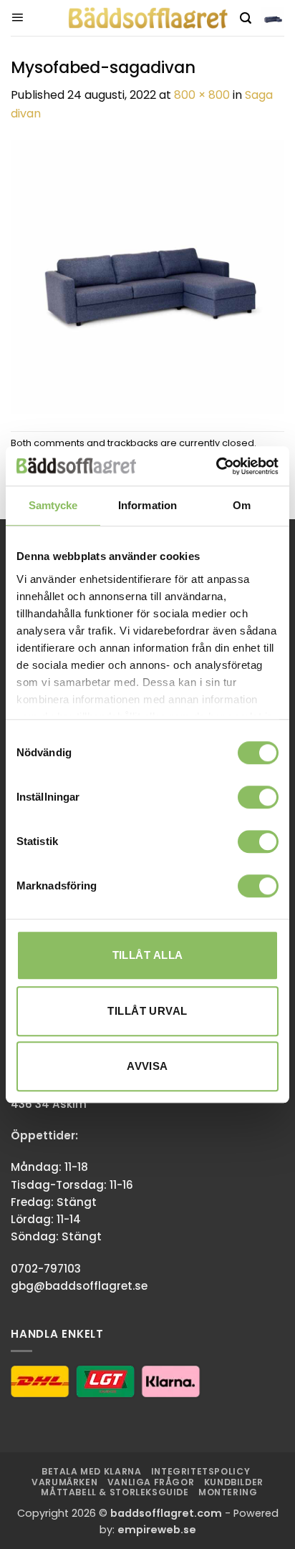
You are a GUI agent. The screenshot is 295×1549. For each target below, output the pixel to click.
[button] (17, 18)
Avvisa (147, 1066)
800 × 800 (202, 95)
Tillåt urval (147, 1011)
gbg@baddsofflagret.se (79, 1285)
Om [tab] (242, 505)
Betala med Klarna (91, 1471)
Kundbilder (233, 1482)
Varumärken (64, 1482)
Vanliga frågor (151, 1482)
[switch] (258, 797)
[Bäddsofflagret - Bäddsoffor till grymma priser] (147, 18)
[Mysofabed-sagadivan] (147, 276)
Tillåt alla (147, 955)
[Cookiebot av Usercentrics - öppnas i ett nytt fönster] (216, 466)
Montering (228, 1492)
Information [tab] (147, 505)
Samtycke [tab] (53, 505)
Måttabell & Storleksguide (114, 1492)
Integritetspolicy (200, 1471)
